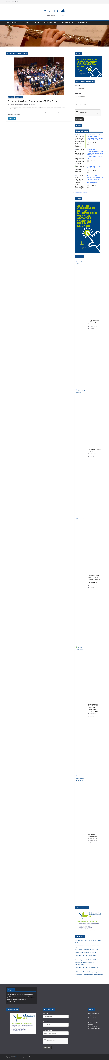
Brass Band (24, 107)
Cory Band (46, 107)
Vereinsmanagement (50, 22)
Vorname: (77, 85)
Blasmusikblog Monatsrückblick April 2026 (85, 952)
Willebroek (15, 109)
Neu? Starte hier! (12, 22)
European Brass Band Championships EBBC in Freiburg (34, 101)
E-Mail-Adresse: (79, 102)
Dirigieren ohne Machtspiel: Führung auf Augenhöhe (87, 972)
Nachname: (78, 93)
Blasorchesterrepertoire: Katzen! (94, 450)
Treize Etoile (10, 109)
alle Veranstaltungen (81, 193)
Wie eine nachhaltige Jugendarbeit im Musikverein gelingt (89, 974)
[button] (19, 23)
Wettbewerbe (19, 97)
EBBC (50, 107)
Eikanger (54, 107)
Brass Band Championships (32, 107)
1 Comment (33, 104)
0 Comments (92, 843)
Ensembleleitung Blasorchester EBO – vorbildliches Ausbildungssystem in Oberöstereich (94, 707)
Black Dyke (13, 107)
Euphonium (58, 107)
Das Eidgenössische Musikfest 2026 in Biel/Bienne (87, 949)
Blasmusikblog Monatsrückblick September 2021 (93, 836)
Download (81, 22)
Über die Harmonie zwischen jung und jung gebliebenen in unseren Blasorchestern (94, 579)
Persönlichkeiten (67, 22)
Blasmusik (54, 10)
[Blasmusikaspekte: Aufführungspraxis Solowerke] (81, 324)
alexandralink (19, 104)
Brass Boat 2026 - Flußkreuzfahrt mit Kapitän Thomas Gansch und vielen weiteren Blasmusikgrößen (95, 179)
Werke (37, 22)
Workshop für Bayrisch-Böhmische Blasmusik (94, 167)
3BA (10, 107)
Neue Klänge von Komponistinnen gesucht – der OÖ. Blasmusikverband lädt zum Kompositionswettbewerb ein (95, 154)
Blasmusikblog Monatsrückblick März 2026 (85, 960)
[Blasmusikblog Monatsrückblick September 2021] (81, 839)
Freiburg (63, 107)
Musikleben (26, 22)
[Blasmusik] (54, 26)
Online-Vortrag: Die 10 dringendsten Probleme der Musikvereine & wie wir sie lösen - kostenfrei (95, 137)
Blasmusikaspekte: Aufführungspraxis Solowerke (93, 322)
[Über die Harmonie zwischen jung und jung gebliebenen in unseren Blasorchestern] (81, 581)
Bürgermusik (41, 107)
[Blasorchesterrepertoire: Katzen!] (81, 453)
